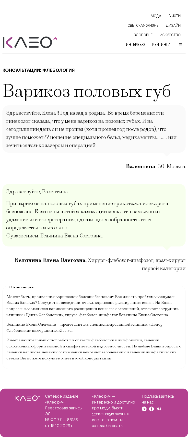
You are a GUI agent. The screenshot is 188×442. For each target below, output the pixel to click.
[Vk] (158, 408)
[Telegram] (144, 408)
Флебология (58, 70)
